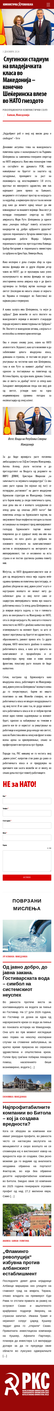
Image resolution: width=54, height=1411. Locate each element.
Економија (8, 1097)
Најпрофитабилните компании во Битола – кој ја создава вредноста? (27, 1115)
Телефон (5, 809)
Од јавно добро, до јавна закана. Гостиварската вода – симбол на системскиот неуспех (26, 981)
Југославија (8, 957)
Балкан (11, 115)
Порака (5, 845)
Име (4, 796)
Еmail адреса (7, 821)
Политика (24, 1241)
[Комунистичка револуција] (18, 4)
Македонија (22, 115)
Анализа (6, 1241)
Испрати (26, 877)
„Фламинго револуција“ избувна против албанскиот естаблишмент (21, 1262)
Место (5, 833)
